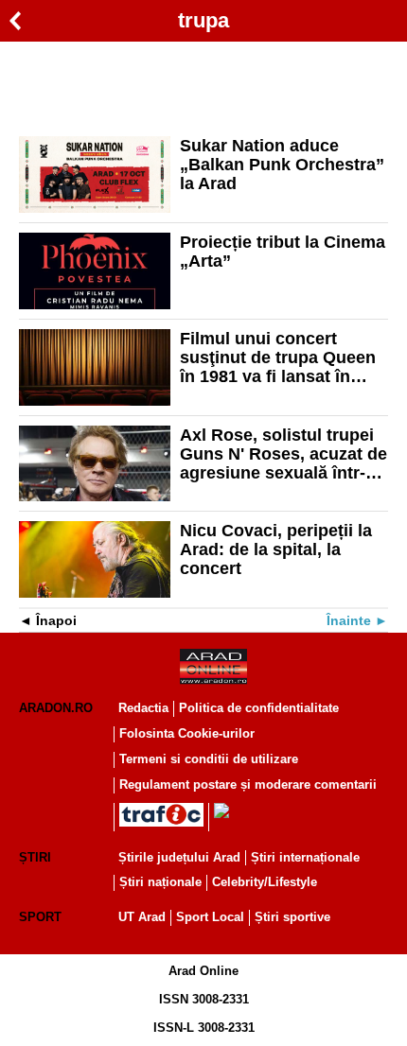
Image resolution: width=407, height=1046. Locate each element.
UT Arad (142, 917)
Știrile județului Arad (179, 857)
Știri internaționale (305, 857)
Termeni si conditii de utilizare (208, 759)
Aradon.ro (56, 708)
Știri (35, 857)
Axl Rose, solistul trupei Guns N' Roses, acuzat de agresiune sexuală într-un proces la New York (283, 454)
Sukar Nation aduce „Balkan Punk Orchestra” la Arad (282, 164)
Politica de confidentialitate (259, 708)
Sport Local (210, 917)
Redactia (143, 708)
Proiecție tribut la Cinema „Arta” (282, 251)
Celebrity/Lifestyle (264, 882)
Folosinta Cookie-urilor (187, 733)
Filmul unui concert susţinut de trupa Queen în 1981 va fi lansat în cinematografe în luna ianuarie (278, 357)
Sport (40, 917)
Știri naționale (160, 882)
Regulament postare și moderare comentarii (248, 784)
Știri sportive (292, 917)
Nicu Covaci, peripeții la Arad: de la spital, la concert (276, 549)
